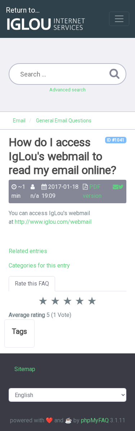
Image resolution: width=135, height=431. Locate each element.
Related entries (28, 251)
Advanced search (67, 89)
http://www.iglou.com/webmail (53, 221)
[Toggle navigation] (119, 19)
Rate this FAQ (32, 283)
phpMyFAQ (95, 420)
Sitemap (24, 369)
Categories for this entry (39, 265)
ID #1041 (116, 140)
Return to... (23, 10)
